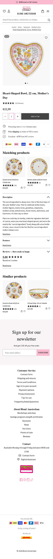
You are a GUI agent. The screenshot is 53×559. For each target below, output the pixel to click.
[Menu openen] (48, 11)
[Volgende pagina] (47, 173)
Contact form (26, 374)
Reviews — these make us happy (16, 251)
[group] (26, 257)
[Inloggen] (8, 11)
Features (6, 240)
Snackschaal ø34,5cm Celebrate (11, 304)
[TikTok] (31, 479)
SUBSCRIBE (43, 353)
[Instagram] (28, 479)
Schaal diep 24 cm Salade (37, 303)
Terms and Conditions (26, 382)
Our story (26, 428)
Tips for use (26, 397)
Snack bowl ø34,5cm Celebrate (10, 181)
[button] (25, 83)
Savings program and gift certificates (26, 417)
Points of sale (26, 432)
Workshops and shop (26, 413)
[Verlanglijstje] (4, 11)
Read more (7, 245)
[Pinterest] (24, 479)
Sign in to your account (26, 386)
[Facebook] (21, 479)
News (26, 424)
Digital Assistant (28, 459)
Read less (6, 234)
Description (7, 197)
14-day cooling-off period (26, 528)
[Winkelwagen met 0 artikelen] (42, 11)
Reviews (26, 436)
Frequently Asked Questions (26, 401)
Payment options (26, 390)
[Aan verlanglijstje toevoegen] (46, 38)
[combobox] (26, 20)
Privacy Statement (26, 394)
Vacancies (26, 420)
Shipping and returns (26, 378)
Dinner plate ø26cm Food (37, 179)
